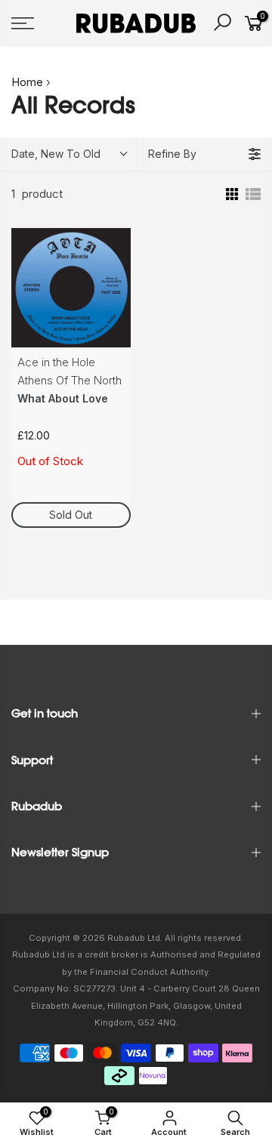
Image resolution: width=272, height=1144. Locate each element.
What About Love (62, 398)
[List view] (253, 194)
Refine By (172, 153)
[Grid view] (230, 194)
